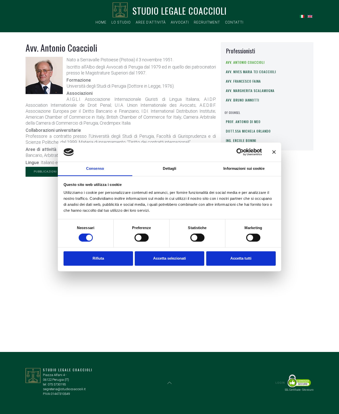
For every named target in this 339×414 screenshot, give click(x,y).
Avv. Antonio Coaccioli (245, 62)
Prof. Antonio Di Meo (243, 121)
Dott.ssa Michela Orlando (248, 131)
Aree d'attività (151, 22)
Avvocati (180, 22)
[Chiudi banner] (274, 152)
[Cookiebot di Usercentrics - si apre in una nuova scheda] (240, 152)
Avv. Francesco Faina (243, 81)
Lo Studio (121, 22)
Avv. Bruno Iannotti (242, 100)
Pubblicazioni (45, 171)
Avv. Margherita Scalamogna (250, 90)
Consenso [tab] (95, 168)
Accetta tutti (240, 258)
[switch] (142, 238)
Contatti (234, 22)
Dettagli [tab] (169, 168)
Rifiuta (98, 258)
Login (280, 382)
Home (101, 22)
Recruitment (207, 22)
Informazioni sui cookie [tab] (243, 168)
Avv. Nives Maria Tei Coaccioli (251, 71)
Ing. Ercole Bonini (241, 140)
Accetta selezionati (169, 258)
